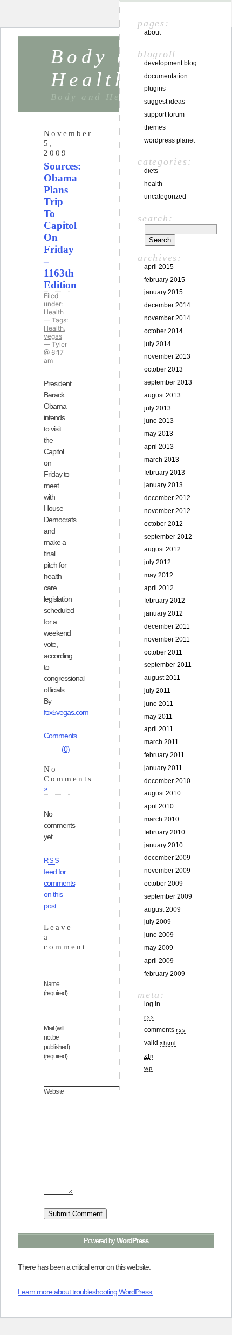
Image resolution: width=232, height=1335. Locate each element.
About (152, 32)
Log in (152, 1004)
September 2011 (168, 665)
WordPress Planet (169, 140)
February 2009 (164, 973)
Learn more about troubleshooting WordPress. (85, 1291)
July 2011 (157, 691)
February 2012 (164, 600)
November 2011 (167, 639)
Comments (165, 1030)
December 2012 (167, 498)
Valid (160, 1043)
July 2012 (157, 562)
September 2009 (168, 896)
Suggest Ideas (164, 101)
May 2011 (158, 716)
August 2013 (162, 395)
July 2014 (157, 344)
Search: (155, 218)
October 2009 (163, 883)
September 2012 (168, 537)
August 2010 (162, 793)
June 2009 (159, 935)
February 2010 (164, 832)
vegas (53, 336)
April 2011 (158, 729)
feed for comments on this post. (59, 883)
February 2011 (164, 755)
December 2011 (167, 626)
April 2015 (159, 267)
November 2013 (167, 356)
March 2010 (161, 819)
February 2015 (164, 280)
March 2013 (161, 459)
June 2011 (158, 703)
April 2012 (159, 588)
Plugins (155, 88)
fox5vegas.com (66, 712)
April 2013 (159, 446)
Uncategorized (165, 196)
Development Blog (170, 63)
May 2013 (158, 433)
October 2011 (163, 652)
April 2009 (159, 961)
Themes (155, 127)
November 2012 (167, 511)
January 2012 (163, 613)
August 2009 (162, 909)
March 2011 (161, 742)
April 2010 (159, 806)
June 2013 (159, 420)
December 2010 (167, 781)
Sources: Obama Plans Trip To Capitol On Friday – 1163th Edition (62, 225)
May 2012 (158, 575)
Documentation (166, 76)
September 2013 (168, 382)
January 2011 (163, 768)
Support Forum (164, 114)
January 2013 (163, 485)
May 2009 (158, 948)
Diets (151, 170)
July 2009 (157, 922)
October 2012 (163, 524)
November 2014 (167, 318)
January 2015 (163, 292)
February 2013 (164, 472)
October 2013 (163, 369)
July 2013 (157, 408)
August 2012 (162, 549)
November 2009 (167, 870)
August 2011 (162, 678)
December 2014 (167, 305)
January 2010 (163, 845)
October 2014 (163, 331)
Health (54, 312)
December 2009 (167, 857)
